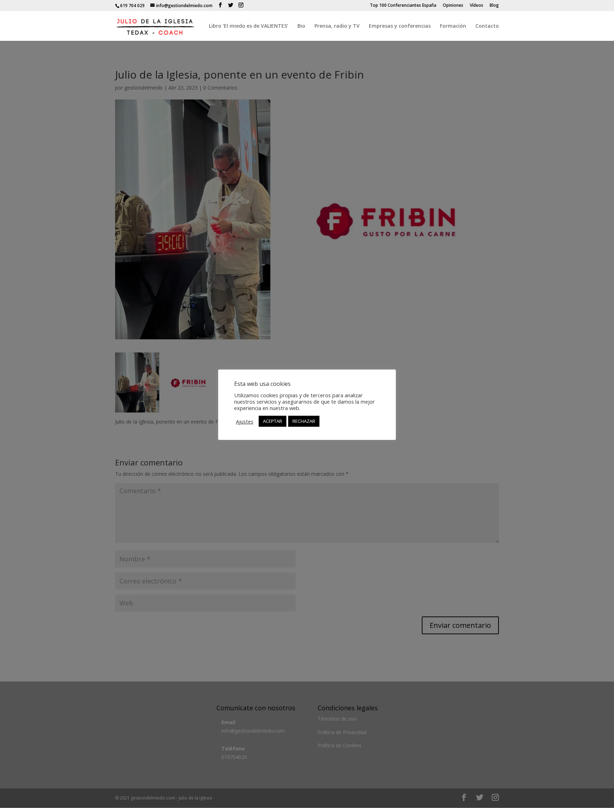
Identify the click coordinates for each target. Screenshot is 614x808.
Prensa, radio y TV (337, 26)
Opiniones (453, 5)
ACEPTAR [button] (272, 421)
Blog (494, 5)
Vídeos (476, 5)
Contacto (487, 26)
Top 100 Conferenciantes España (403, 5)
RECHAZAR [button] (303, 421)
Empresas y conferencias (400, 26)
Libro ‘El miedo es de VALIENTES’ (248, 26)
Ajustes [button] (244, 421)
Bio (301, 26)
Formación (453, 26)
